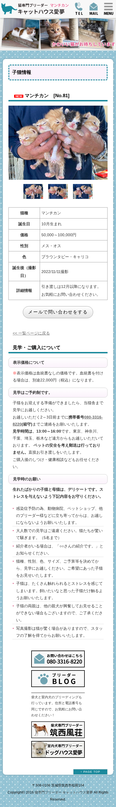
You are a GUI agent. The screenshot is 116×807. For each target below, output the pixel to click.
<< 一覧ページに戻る (31, 333)
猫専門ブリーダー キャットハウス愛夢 (64, 792)
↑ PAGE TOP (90, 771)
